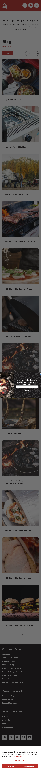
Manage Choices (20, 760)
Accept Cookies (29, 766)
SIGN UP (27, 390)
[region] (20, 758)
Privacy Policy (17, 756)
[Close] (38, 749)
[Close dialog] (39, 374)
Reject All (11, 766)
